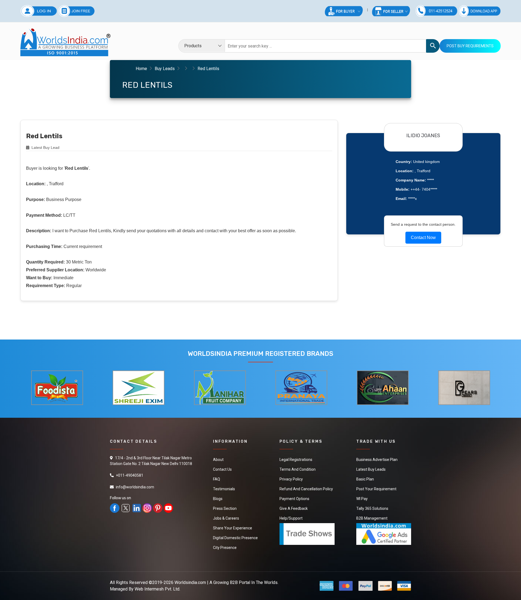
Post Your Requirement (376, 489)
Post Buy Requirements (470, 46)
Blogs (218, 499)
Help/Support (291, 518)
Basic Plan (365, 479)
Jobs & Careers (226, 518)
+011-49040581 (129, 475)
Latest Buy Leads (371, 469)
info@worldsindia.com (135, 487)
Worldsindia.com (190, 582)
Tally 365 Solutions (372, 508)
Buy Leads (165, 68)
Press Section (225, 508)
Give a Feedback (293, 508)
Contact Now (423, 237)
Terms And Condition (297, 469)
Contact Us (222, 469)
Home (141, 68)
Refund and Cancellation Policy (306, 489)
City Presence (225, 547)
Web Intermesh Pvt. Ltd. (157, 589)
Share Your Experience (232, 528)
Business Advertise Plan (377, 459)
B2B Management (371, 518)
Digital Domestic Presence (235, 538)
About (218, 459)
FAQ (216, 479)
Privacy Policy (291, 479)
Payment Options (294, 499)
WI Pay (362, 499)
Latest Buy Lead (44, 147)
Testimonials (224, 489)
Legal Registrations (295, 459)
